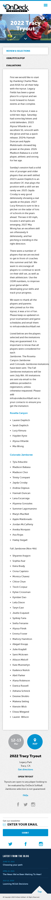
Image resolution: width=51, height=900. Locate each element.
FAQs (25, 795)
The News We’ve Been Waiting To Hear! (22, 874)
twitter (26, 804)
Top (40, 891)
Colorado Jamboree (21, 454)
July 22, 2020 (8, 881)
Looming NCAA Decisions (15, 884)
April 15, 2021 (8, 871)
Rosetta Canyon (19, 413)
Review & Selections (18, 51)
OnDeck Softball (16, 8)
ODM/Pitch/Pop (15, 58)
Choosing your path (13, 865)
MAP (35, 744)
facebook (18, 804)
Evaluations (13, 65)
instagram (33, 804)
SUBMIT (25, 832)
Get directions (25, 769)
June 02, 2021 (9, 862)
